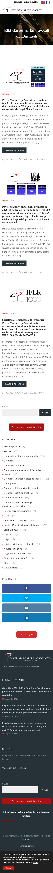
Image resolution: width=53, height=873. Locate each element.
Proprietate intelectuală (15, 558)
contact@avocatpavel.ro (26, 1)
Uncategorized (11, 567)
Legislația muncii (12, 529)
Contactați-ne (26, 634)
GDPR (6, 515)
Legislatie (8, 534)
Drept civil (9, 460)
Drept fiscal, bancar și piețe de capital (22, 478)
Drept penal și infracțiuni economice (22, 488)
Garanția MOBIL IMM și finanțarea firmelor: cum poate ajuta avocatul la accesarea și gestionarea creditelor (26, 692)
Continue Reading (14, 150)
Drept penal (10, 483)
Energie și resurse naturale (17, 510)
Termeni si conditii (26, 845)
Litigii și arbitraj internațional (18, 544)
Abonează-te (8, 821)
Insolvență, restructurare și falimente (22, 525)
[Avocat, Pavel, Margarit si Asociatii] (22, 9)
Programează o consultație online (26, 427)
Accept (8, 868)
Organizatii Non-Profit (14, 553)
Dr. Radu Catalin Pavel (16, 159)
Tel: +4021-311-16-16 (14, 768)
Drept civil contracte (14, 465)
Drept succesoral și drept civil (18, 492)
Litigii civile (9, 539)
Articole (6, 94)
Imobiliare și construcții (15, 520)
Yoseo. (28, 839)
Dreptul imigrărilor (13, 497)
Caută (5, 406)
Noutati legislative (13, 548)
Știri (12, 94)
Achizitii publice (12, 446)
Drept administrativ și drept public (21, 456)
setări (35, 862)
